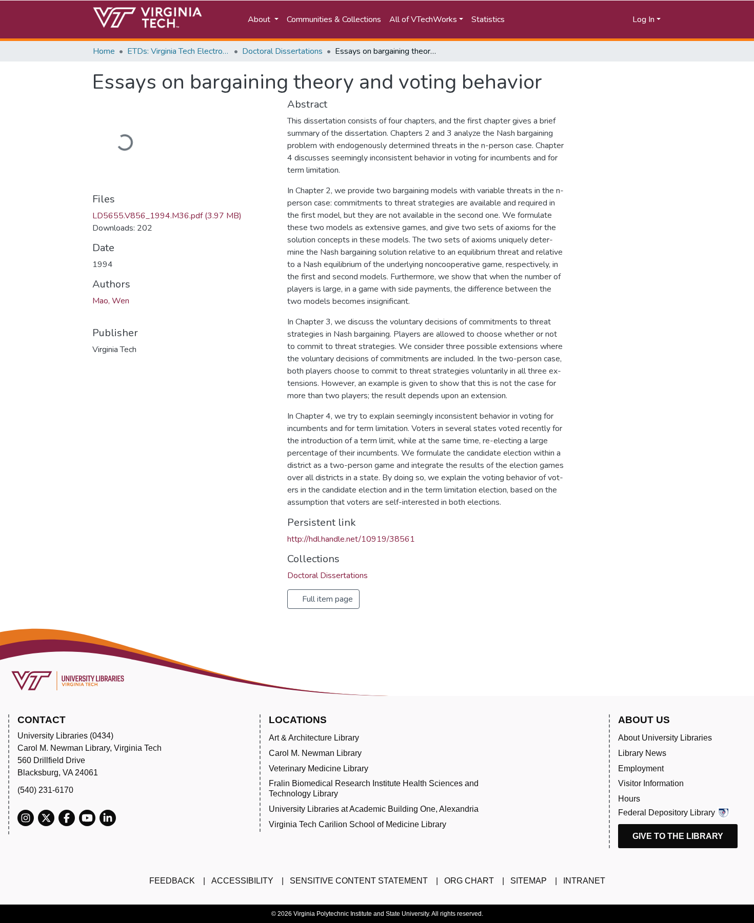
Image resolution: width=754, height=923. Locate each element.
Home (104, 51)
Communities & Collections (334, 19)
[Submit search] (547, 19)
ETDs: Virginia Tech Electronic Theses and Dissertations (178, 51)
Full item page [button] (326, 599)
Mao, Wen (110, 300)
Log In (643, 19)
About (260, 19)
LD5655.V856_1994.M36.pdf (167, 215)
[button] (592, 19)
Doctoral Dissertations (282, 51)
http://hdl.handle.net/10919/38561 (351, 539)
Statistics (488, 19)
